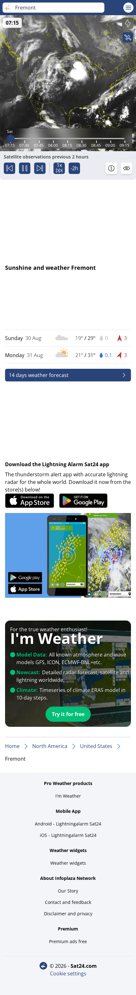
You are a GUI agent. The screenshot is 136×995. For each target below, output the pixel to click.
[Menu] (128, 8)
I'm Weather (68, 796)
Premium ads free (68, 941)
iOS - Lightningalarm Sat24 (68, 835)
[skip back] (9, 168)
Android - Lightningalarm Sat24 (68, 824)
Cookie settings (68, 973)
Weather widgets (68, 863)
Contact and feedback (68, 902)
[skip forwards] (40, 168)
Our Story (68, 891)
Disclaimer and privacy (68, 914)
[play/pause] (24, 168)
